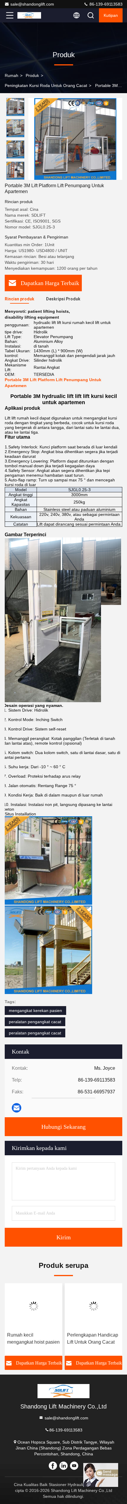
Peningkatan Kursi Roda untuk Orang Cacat (46, 85)
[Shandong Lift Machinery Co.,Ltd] (29, 15)
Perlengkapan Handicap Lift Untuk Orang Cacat (92, 1338)
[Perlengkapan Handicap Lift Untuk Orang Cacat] (93, 1306)
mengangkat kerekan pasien (35, 1010)
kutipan (111, 15)
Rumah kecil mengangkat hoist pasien (33, 1338)
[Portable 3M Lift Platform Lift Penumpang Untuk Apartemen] (75, 139)
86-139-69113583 (105, 4)
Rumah (11, 75)
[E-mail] (16, 1108)
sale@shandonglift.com (32, 4)
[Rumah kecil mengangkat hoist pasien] (33, 1306)
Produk (32, 75)
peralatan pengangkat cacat (35, 1021)
